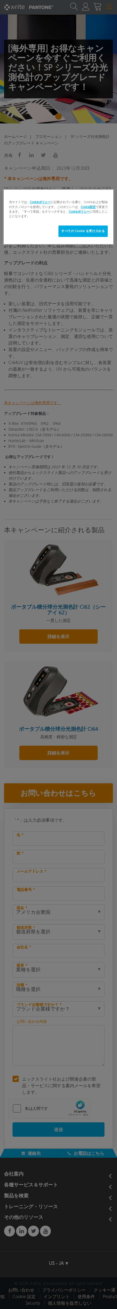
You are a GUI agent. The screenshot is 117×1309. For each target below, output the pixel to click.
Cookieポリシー (40, 202)
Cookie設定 (88, 207)
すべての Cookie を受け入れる (83, 231)
